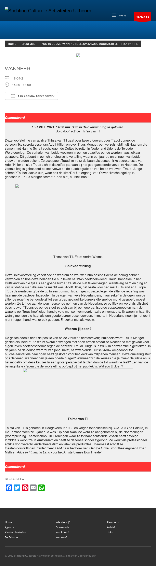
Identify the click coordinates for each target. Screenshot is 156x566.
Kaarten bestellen (15, 532)
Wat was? (61, 537)
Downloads (62, 527)
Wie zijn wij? (63, 522)
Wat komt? (62, 532)
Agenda (9, 527)
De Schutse (11, 537)
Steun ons (112, 522)
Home (8, 522)
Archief (110, 527)
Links (109, 532)
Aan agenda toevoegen (34, 96)
